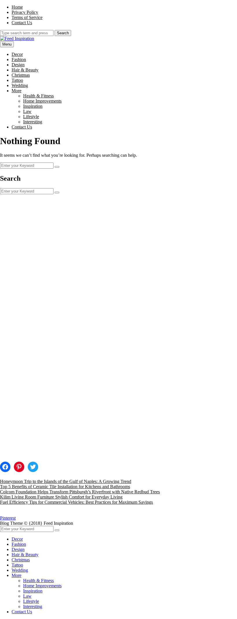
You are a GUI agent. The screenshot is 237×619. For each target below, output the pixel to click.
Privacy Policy (25, 12)
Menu (7, 44)
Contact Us (22, 22)
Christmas (21, 75)
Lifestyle (31, 116)
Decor (17, 54)
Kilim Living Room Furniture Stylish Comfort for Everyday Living (61, 497)
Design (18, 64)
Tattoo (17, 80)
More (16, 90)
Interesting (32, 121)
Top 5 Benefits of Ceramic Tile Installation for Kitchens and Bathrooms (65, 486)
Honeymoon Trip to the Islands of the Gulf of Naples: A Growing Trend (65, 481)
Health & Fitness (38, 95)
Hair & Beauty (25, 69)
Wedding (20, 85)
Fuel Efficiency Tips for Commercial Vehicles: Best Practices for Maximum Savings (76, 502)
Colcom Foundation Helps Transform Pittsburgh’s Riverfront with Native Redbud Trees (80, 491)
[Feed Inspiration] (17, 38)
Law (27, 111)
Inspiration (32, 106)
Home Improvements (42, 101)
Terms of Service (27, 17)
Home (17, 7)
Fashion (19, 59)
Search (63, 33)
